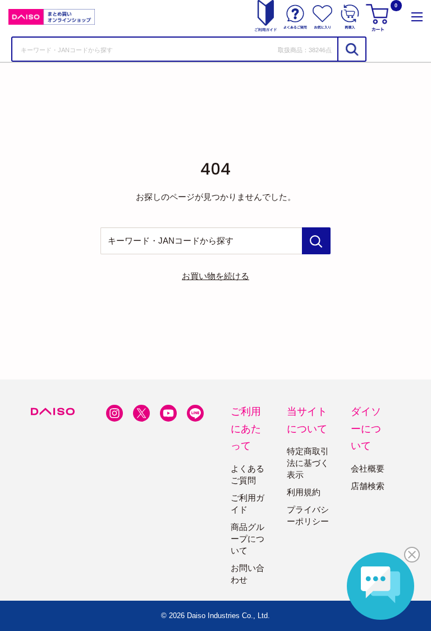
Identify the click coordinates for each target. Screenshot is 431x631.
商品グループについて (247, 538)
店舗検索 (367, 486)
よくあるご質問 (247, 474)
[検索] (351, 49)
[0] (379, 17)
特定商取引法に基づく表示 (308, 462)
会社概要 (367, 468)
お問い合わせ (247, 573)
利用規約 (303, 492)
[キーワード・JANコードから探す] (316, 240)
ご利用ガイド (247, 503)
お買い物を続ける (215, 276)
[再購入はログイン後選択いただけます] (350, 17)
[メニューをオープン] (417, 17)
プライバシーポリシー (308, 515)
